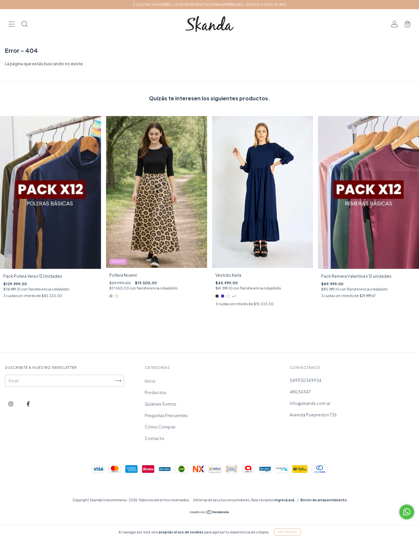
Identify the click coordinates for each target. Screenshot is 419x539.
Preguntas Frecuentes (166, 415)
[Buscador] (24, 24)
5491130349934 (305, 380)
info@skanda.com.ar (310, 403)
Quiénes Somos (160, 404)
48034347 (300, 391)
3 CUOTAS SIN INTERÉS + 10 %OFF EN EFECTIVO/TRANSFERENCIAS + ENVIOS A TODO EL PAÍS (209, 5)
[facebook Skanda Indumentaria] (28, 403)
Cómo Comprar (160, 427)
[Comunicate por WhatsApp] (406, 512)
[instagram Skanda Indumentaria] (11, 403)
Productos (155, 392)
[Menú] (11, 24)
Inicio (150, 381)
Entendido (287, 532)
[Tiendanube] (209, 512)
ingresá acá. (285, 500)
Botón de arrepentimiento (324, 500)
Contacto (154, 438)
